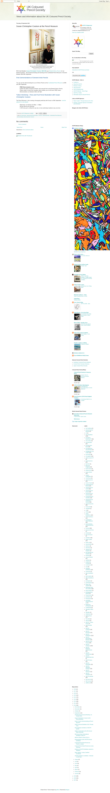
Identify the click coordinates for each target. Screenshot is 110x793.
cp (86, 510)
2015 (75, 695)
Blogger (67, 789)
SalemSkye (77, 298)
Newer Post (19, 127)
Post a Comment (22, 124)
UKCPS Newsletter (88, 664)
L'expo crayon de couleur (80, 421)
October (77, 711)
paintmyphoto (89, 582)
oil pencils (88, 571)
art (86, 433)
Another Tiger (84, 265)
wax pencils (88, 679)
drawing (87, 533)
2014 (75, 697)
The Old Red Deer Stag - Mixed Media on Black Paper (86, 315)
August (76, 759)
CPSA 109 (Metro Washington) (81, 385)
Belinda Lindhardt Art (79, 353)
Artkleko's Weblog (78, 128)
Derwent (32, 116)
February (77, 771)
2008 (75, 778)
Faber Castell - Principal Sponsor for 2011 (83, 100)
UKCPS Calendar (88, 629)
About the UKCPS (77, 84)
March (76, 769)
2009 (75, 776)
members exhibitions (88, 569)
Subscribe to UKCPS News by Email (80, 70)
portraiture (88, 596)
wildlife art (88, 682)
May (76, 765)
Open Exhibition (89, 573)
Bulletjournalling (77, 299)
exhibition (88, 537)
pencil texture (89, 590)
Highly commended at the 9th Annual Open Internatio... (83, 731)
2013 (75, 699)
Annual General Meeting (89, 430)
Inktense (88, 546)
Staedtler (88, 612)
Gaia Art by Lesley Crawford (81, 332)
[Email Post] (36, 113)
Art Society (88, 454)
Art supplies (88, 456)
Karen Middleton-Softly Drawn (81, 355)
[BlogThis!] (41, 113)
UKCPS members (88, 645)
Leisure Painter (89, 557)
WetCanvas (77, 419)
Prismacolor (88, 598)
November (77, 709)
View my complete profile (78, 32)
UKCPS (87, 620)
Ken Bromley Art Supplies (89, 553)
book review (88, 468)
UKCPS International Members (88, 638)
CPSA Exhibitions (88, 514)
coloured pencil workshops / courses (34, 115)
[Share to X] (42, 113)
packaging (88, 581)
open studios (89, 576)
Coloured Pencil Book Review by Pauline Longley (82, 743)
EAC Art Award (89, 534)
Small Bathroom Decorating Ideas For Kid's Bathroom (86, 388)
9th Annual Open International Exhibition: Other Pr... (82, 735)
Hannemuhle (89, 544)
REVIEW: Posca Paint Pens (80, 251)
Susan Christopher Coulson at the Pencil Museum (83, 718)
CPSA (87, 512)
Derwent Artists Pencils (55, 71)
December (77, 707)
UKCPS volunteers (88, 674)
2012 (75, 701)
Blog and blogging (88, 466)
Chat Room (88, 478)
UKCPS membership (88, 653)
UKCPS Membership (78, 89)
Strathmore (88, 614)
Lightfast (88, 560)
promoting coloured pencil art (89, 602)
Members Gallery (77, 85)
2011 (75, 703)
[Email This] (39, 113)
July (76, 761)
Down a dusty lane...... (79, 254)
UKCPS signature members (88, 667)
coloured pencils (45, 115)
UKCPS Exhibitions (88, 635)
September (77, 713)
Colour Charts (89, 483)
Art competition (89, 434)
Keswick (87, 555)
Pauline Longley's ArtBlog (80, 342)
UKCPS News (89, 660)
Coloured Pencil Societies (89, 497)
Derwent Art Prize (90, 530)
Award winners (89, 461)
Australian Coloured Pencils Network (82, 362)
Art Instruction (23, 115)
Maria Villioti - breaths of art (80, 322)
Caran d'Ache (89, 472)
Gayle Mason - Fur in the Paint (81, 312)
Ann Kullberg (89, 428)
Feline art (88, 542)
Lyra (87, 566)
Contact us (75, 82)
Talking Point (89, 615)
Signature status (89, 609)
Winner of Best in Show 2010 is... (82, 737)
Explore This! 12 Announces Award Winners (85, 376)
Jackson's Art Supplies (89, 550)
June (76, 763)
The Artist (88, 618)
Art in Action (88, 440)
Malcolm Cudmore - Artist (80, 294)
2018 (75, 689)
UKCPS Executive (88, 632)
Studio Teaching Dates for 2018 (80, 296)
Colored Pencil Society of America (81, 364)
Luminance (88, 565)
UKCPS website (89, 676)
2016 (75, 693)
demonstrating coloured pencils (23, 116)
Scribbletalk (88, 607)
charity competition (88, 476)
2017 (75, 691)
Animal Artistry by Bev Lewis (81, 264)
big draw (88, 464)
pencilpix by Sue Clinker (80, 274)
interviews (88, 547)
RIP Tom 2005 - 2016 (85, 303)
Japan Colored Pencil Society (80, 365)
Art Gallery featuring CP (88, 438)
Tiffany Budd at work (79, 284)
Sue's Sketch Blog (78, 302)
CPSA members (89, 516)
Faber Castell (89, 539)
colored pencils (89, 480)
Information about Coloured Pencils (81, 94)
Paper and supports (88, 585)
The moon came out (85, 255)
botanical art (88, 470)
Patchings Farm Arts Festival (89, 588)
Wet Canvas (88, 681)
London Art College (88, 562)
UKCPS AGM (89, 625)
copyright (88, 508)
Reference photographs (89, 605)
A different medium (85, 344)
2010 (75, 705)
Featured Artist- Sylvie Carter (80, 416)
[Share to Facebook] (44, 113)
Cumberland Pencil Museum (55, 82)
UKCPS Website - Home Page (80, 91)
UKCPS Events (77, 87)
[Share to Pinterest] (46, 113)
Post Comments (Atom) (28, 129)
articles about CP (90, 458)
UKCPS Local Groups (89, 642)
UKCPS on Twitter (77, 92)
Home (42, 127)
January (77, 773)
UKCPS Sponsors (88, 671)
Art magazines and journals (89, 449)
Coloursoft (88, 506)
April (76, 767)
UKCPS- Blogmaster (87, 25)
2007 (75, 780)
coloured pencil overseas (89, 494)
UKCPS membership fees (90, 656)
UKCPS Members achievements (89, 649)
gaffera (57, 789)
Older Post (64, 127)
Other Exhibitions (90, 578)
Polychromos (89, 595)
